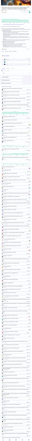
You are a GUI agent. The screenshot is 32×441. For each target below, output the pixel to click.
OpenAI (3, 51)
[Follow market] (27, 6)
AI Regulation (14, 51)
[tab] (3, 68)
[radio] (22, 12)
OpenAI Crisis (10, 51)
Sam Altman (6, 51)
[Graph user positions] (21, 12)
